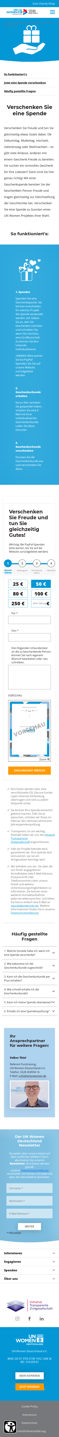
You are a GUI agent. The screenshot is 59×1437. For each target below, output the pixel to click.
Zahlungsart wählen (29, 770)
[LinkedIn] (42, 1319)
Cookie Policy (29, 1406)
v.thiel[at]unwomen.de (32, 1076)
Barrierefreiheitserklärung (29, 1431)
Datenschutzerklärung (25, 912)
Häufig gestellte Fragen (20, 91)
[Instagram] (17, 1319)
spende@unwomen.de (25, 905)
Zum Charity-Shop (44, 3)
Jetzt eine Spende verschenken (25, 83)
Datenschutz (29, 1422)
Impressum (29, 1414)
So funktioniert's (15, 74)
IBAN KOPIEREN (29, 1375)
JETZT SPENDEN (29, 1387)
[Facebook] (29, 1319)
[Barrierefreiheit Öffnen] (10, 1427)
